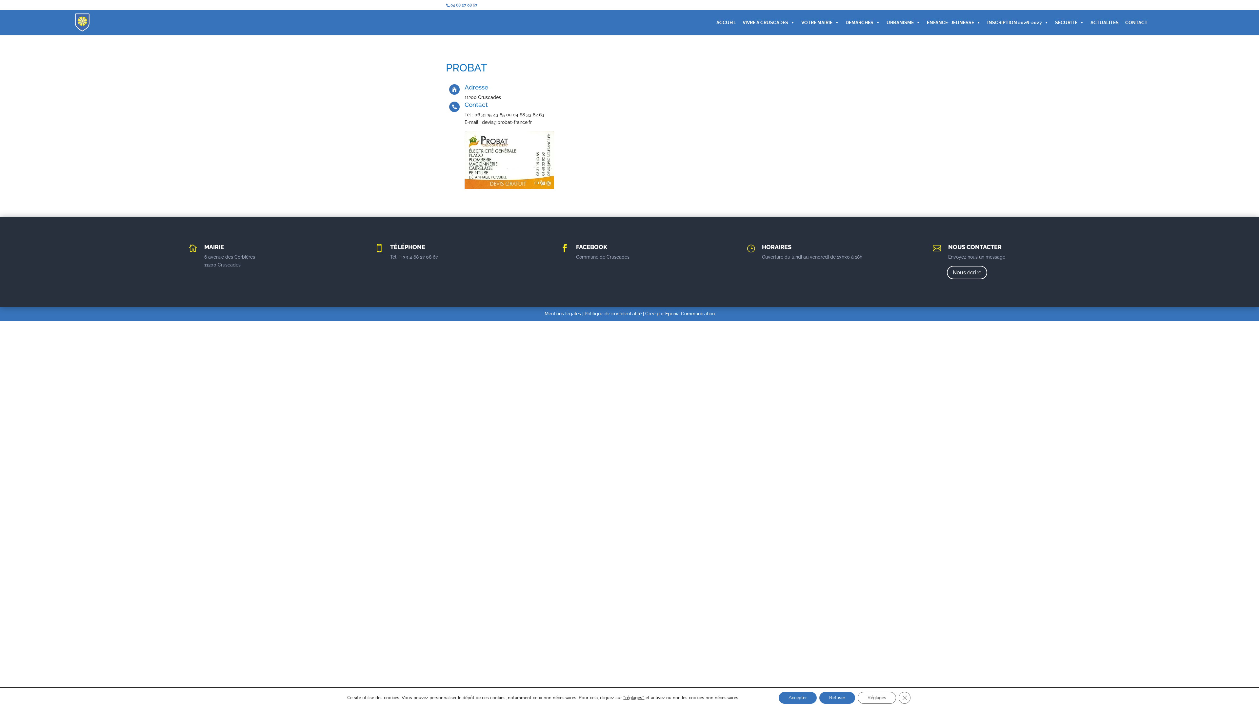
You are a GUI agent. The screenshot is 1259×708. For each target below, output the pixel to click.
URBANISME (900, 22)
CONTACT (1136, 22)
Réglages (877, 698)
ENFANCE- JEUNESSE (950, 22)
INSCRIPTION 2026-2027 (1014, 22)
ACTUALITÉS (1104, 22)
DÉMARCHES (859, 22)
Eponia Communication (690, 313)
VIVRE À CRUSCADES (765, 22)
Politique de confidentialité (613, 313)
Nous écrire (967, 272)
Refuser (837, 698)
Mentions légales (563, 313)
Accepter (798, 698)
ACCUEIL (726, 22)
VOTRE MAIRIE (816, 22)
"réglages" (633, 698)
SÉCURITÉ (1066, 22)
